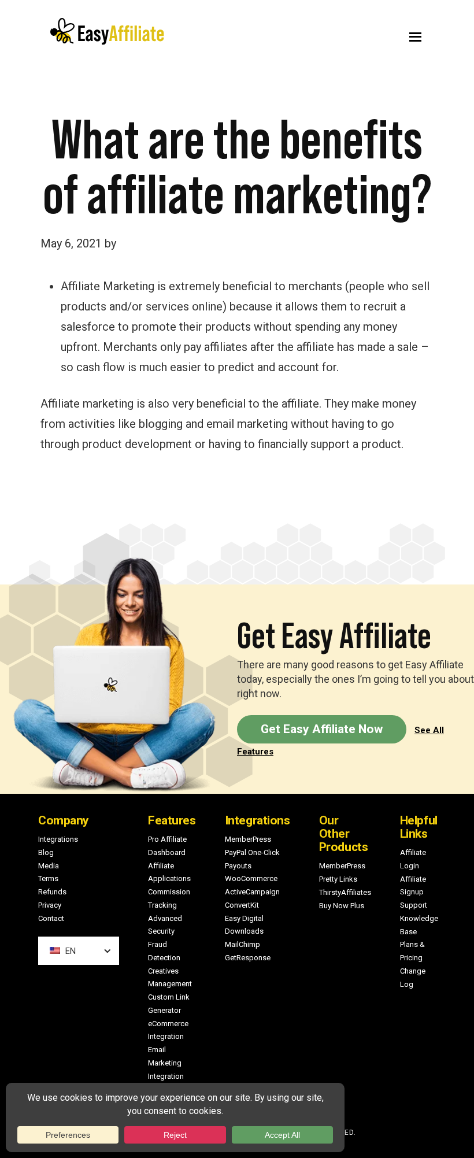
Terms (48, 878)
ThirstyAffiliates (345, 892)
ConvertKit (242, 905)
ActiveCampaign (252, 891)
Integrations (58, 839)
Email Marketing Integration (166, 1063)
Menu (339, 34)
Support (413, 905)
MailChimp (242, 944)
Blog (46, 852)
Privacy (49, 905)
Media (48, 865)
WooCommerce (251, 878)
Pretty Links (338, 879)
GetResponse (248, 957)
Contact (51, 918)
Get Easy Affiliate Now (322, 729)
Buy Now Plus (341, 905)
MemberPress (248, 839)
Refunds (52, 891)
